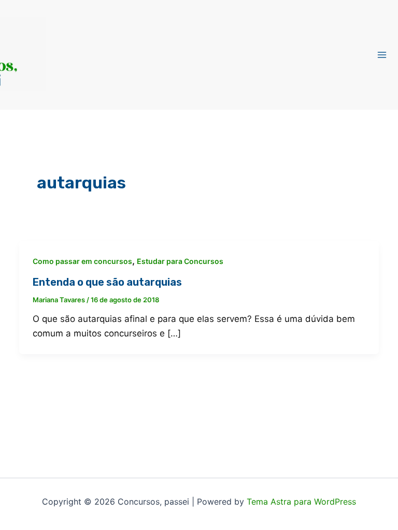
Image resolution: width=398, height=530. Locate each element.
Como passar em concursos (82, 261)
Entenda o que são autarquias (107, 282)
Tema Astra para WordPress (301, 501)
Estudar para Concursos (180, 261)
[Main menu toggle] (382, 55)
